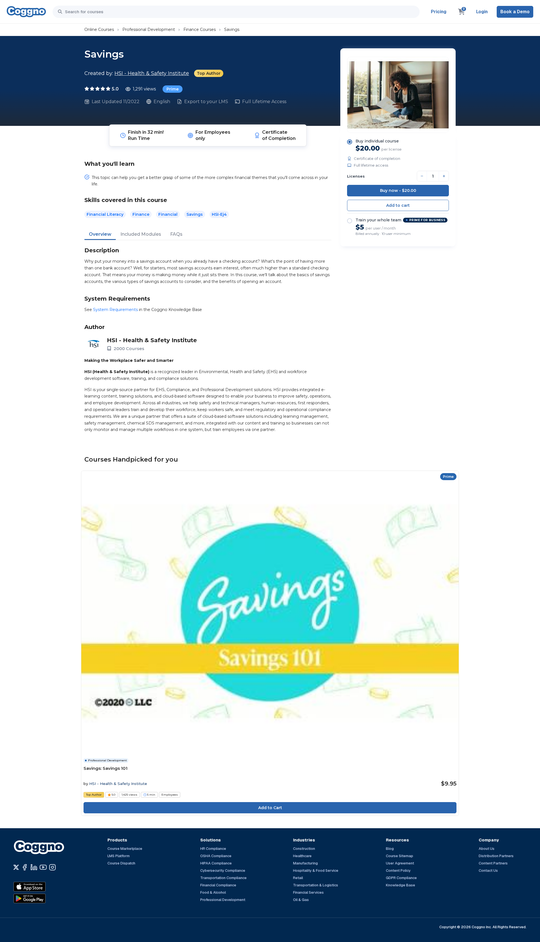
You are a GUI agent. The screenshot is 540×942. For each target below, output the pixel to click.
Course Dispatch (121, 863)
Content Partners (493, 863)
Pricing (438, 12)
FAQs (176, 234)
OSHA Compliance (215, 856)
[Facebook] (24, 867)
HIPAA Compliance (216, 863)
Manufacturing (305, 863)
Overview (100, 234)
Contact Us (488, 870)
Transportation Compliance (223, 877)
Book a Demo (515, 12)
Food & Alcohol (213, 892)
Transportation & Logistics (315, 885)
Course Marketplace (124, 848)
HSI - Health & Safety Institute (151, 73)
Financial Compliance (218, 885)
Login (482, 12)
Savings (231, 29)
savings (194, 214)
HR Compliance (213, 848)
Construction (304, 848)
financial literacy (105, 214)
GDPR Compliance (401, 877)
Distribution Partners (496, 856)
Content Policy (398, 870)
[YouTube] (43, 867)
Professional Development (148, 29)
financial (167, 214)
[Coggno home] (26, 11)
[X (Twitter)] (16, 867)
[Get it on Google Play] (42, 898)
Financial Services (308, 892)
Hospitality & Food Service (315, 870)
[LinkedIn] (33, 867)
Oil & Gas (301, 899)
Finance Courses (199, 29)
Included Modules (140, 234)
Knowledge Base (400, 885)
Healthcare (302, 856)
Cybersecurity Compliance (222, 870)
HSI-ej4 (219, 214)
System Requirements (115, 309)
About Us (486, 848)
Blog (390, 848)
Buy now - (398, 190)
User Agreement (400, 863)
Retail (298, 877)
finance (140, 214)
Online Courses (99, 29)
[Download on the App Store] (42, 886)
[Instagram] (52, 867)
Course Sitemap (399, 856)
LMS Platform (118, 856)
